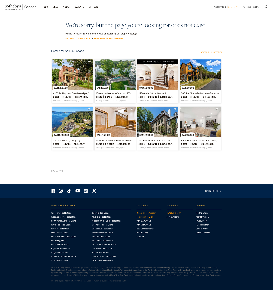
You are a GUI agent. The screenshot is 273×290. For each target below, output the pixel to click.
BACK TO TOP (212, 191)
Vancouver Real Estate (61, 213)
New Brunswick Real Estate (104, 256)
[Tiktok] (69, 191)
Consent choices (203, 232)
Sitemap (140, 236)
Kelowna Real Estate (60, 244)
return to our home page (77, 38)
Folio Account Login (144, 217)
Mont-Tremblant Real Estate (104, 244)
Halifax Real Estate (100, 252)
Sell (55, 6)
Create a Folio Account (146, 213)
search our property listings (108, 38)
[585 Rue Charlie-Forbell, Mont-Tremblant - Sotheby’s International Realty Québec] (200, 81)
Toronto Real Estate (59, 260)
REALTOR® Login (174, 213)
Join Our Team (173, 217)
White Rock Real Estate (61, 225)
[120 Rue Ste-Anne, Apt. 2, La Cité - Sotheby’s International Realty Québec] (157, 129)
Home (54, 171)
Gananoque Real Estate (102, 229)
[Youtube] (78, 191)
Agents (79, 6)
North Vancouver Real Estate (63, 221)
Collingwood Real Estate (102, 225)
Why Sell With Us (143, 225)
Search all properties (211, 52)
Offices (93, 6)
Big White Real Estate (60, 248)
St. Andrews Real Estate (102, 260)
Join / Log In (233, 7)
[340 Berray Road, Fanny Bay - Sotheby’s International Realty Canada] (72, 129)
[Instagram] (61, 191)
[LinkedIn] (86, 191)
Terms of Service (114, 281)
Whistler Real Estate (60, 229)
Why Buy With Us (143, 221)
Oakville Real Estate (100, 213)
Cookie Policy (201, 229)
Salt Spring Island (58, 240)
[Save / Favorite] (90, 62)
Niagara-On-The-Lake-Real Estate (106, 221)
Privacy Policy (201, 221)
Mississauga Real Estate (102, 232)
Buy (45, 6)
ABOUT (66, 6)
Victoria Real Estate (59, 232)
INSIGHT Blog (220, 7)
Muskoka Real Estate (101, 217)
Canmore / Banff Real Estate (63, 256)
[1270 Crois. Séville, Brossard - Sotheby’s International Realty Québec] (157, 81)
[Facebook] (53, 191)
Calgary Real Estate (59, 252)
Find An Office (202, 213)
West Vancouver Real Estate (63, 217)
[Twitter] (94, 191)
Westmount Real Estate (102, 240)
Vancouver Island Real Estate (63, 236)
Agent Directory (202, 217)
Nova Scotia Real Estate (102, 248)
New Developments (145, 229)
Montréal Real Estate (101, 236)
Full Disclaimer (202, 225)
